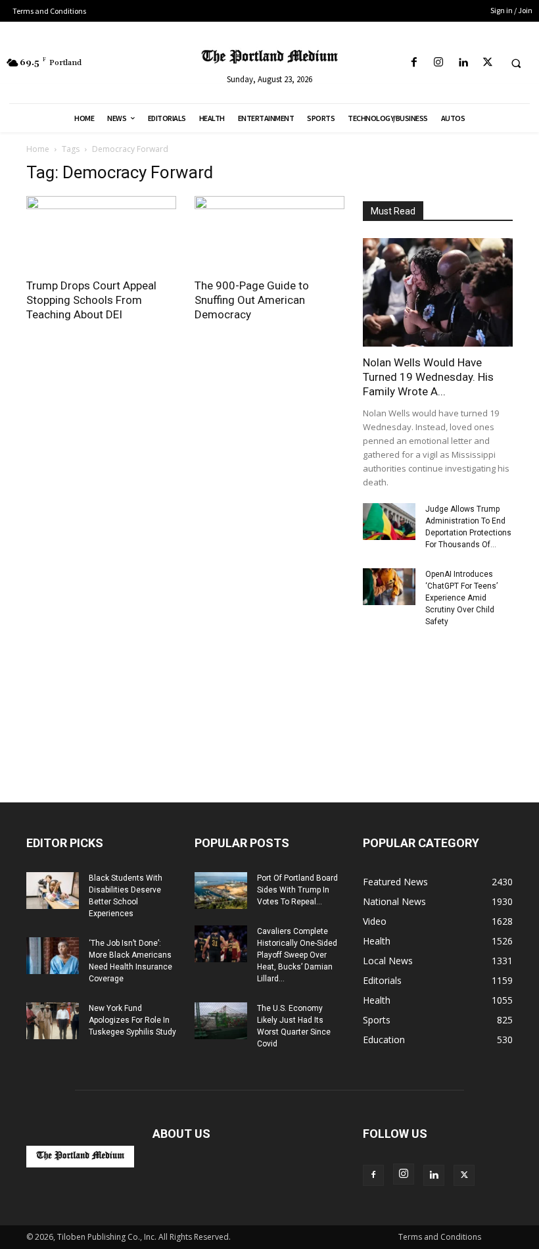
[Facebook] (414, 63)
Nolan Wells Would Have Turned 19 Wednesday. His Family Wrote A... (428, 377)
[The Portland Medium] (269, 58)
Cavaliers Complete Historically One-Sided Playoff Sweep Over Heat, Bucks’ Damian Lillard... (297, 955)
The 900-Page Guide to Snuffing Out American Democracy (252, 300)
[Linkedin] (463, 63)
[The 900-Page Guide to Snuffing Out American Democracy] (269, 233)
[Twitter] (487, 63)
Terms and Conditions (439, 1236)
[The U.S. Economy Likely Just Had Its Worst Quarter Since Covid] (221, 1020)
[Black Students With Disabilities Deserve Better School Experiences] (52, 890)
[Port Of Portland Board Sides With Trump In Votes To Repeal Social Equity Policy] (221, 890)
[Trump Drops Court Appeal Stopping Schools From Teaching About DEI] (101, 233)
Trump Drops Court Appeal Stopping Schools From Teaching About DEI (91, 300)
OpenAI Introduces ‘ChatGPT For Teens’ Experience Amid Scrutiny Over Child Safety (461, 598)
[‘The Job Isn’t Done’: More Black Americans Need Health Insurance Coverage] (52, 955)
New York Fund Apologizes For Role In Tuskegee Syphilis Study (132, 1020)
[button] (516, 63)
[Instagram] (439, 63)
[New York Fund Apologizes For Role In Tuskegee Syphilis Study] (52, 1020)
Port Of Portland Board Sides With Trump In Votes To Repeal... (297, 889)
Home (37, 149)
